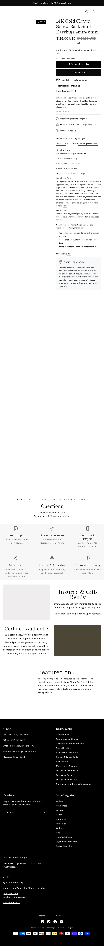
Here (69, 254)
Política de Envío (64, 775)
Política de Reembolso (67, 770)
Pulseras (60, 810)
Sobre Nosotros (63, 748)
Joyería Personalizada (66, 841)
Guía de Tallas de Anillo (67, 757)
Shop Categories (65, 795)
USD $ (59, 916)
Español (41, 916)
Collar (59, 814)
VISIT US (8, 877)
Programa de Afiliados (67, 739)
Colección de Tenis (65, 846)
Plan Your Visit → (11, 902)
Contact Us (79, 72)
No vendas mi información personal (74, 784)
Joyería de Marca (64, 837)
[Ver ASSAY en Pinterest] (55, 922)
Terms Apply (57, 543)
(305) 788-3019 (10, 893)
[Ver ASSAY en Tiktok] (49, 922)
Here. (65, 206)
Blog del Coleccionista (67, 752)
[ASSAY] (15, 12)
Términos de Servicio (66, 766)
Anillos (59, 801)
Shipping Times (63, 150)
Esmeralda (61, 823)
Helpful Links (64, 728)
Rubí (58, 832)
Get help (82, 543)
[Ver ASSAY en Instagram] (43, 922)
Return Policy (62, 210)
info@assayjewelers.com (15, 897)
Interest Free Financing (68, 85)
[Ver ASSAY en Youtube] (61, 922)
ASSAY (7, 728)
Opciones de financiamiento (70, 743)
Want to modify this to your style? (71, 138)
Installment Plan (63, 178)
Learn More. (87, 573)
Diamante (61, 819)
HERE (10, 863)
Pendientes (61, 805)
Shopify (70, 928)
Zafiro (59, 828)
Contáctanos (62, 734)
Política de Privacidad (66, 779)
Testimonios (62, 761)
